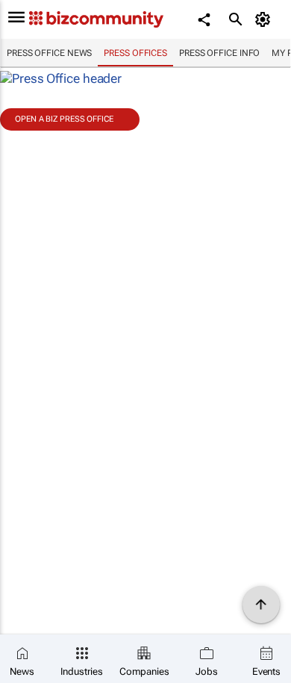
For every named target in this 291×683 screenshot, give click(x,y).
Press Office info (219, 53)
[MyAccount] (265, 19)
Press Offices (135, 53)
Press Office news (49, 53)
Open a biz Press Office (64, 119)
